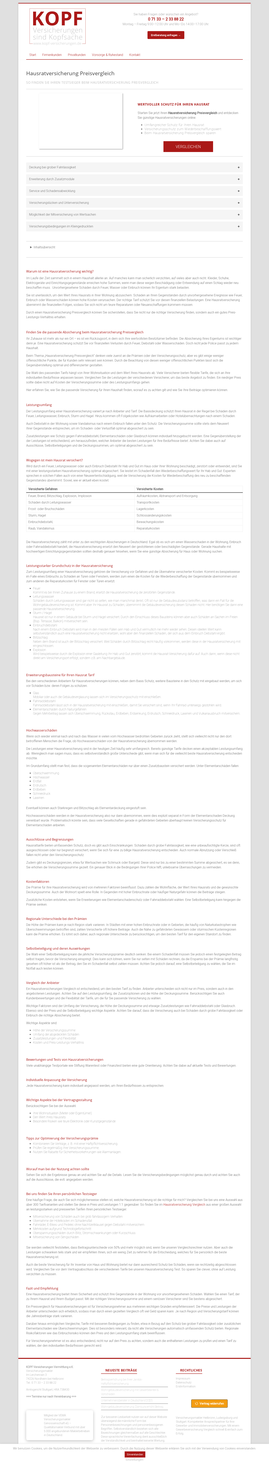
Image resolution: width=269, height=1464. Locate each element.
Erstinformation (186, 1386)
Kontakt (134, 55)
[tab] (134, 167)
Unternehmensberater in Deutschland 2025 (127, 1400)
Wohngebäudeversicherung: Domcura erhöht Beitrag (132, 1406)
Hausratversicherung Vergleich (184, 1204)
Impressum (183, 1378)
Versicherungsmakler (39, 1370)
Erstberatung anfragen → (166, 35)
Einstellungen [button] (134, 1459)
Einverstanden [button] (135, 1454)
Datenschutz (183, 1382)
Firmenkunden (52, 55)
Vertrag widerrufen (212, 1403)
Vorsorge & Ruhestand (107, 55)
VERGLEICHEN (188, 146)
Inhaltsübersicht (44, 247)
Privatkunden (77, 55)
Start (32, 55)
